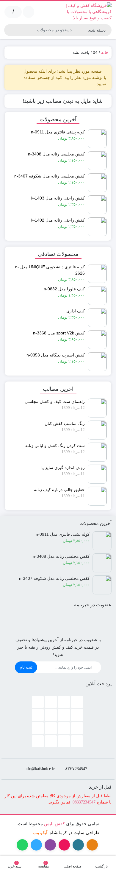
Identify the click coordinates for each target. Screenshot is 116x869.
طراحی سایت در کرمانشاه (74, 832)
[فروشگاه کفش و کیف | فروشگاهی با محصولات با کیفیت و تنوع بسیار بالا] (86, 11)
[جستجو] (9, 30)
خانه (105, 52)
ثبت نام (26, 667)
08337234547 (84, 802)
